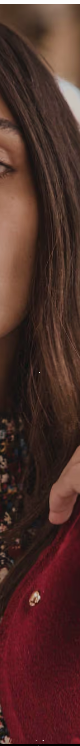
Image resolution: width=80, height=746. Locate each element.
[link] (11, 2)
